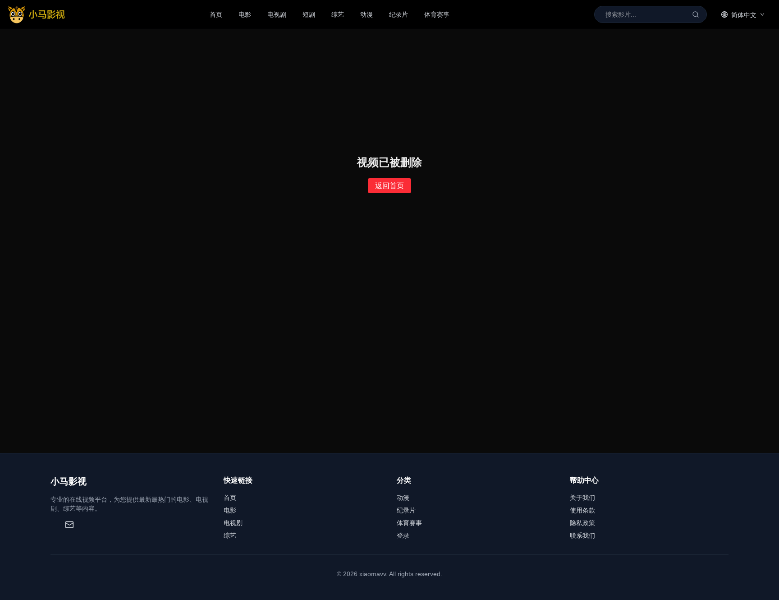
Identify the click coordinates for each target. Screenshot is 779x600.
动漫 (366, 14)
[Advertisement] (389, 385)
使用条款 (582, 510)
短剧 (308, 14)
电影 (244, 14)
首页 (216, 14)
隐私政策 (582, 522)
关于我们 (582, 497)
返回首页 (389, 185)
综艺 (337, 14)
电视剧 (276, 14)
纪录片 (398, 14)
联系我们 (582, 535)
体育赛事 (436, 14)
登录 (403, 535)
